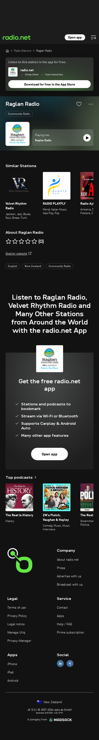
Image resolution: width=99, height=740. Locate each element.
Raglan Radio (43, 140)
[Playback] (87, 138)
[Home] (7, 51)
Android (12, 680)
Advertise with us (69, 576)
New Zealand (33, 266)
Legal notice (16, 624)
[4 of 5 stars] (28, 241)
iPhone (12, 664)
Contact (62, 607)
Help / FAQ (64, 624)
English (12, 266)
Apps (60, 616)
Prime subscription (70, 632)
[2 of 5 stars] (15, 241)
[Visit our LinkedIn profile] (60, 663)
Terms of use (16, 607)
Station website (16, 253)
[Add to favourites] (79, 104)
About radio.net (68, 559)
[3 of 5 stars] (21, 241)
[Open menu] (93, 37)
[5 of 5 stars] (34, 241)
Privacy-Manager (19, 641)
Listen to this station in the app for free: (37, 62)
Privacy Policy (17, 616)
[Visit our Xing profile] (70, 663)
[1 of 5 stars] (8, 241)
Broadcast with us (70, 584)
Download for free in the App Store (49, 84)
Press (61, 568)
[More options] (90, 104)
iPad (10, 672)
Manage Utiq (16, 632)
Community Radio (19, 114)
